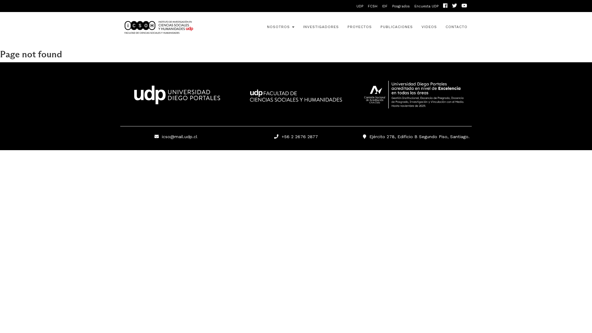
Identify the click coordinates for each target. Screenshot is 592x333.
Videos (429, 27)
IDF (385, 6)
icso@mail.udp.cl (179, 136)
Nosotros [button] (279, 27)
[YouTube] (464, 6)
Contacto (456, 27)
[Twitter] (454, 6)
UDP (359, 6)
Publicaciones (396, 27)
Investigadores (321, 27)
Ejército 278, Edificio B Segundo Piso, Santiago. (418, 136)
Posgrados (401, 6)
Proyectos (359, 27)
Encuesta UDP (426, 6)
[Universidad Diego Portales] (175, 96)
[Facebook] (445, 6)
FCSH (372, 6)
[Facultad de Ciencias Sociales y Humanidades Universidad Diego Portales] (296, 99)
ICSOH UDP (175, 27)
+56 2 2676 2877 (298, 136)
